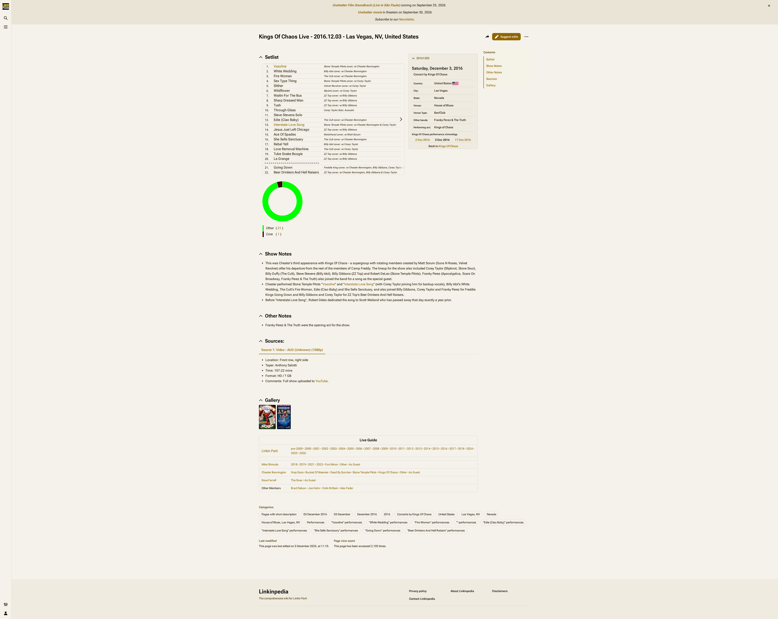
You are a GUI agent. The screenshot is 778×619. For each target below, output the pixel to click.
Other (343, 464)
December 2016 (367, 514)
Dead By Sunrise (340, 472)
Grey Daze (297, 472)
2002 (325, 448)
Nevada (491, 514)
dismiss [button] (769, 5)
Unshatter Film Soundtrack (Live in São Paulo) (366, 5)
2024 (469, 448)
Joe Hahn (314, 488)
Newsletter (406, 19)
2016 (444, 448)
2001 (316, 448)
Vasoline (280, 66)
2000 (308, 448)
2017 (452, 448)
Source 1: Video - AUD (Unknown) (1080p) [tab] (292, 350)
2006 (359, 448)
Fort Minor (331, 464)
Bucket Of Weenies (317, 472)
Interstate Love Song (289, 125)
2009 (384, 448)
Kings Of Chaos (448, 146)
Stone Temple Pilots (364, 472)
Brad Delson (298, 488)
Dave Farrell (269, 480)
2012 (410, 448)
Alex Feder (346, 488)
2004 (342, 448)
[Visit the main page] (6, 6)
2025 (294, 453)
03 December (342, 514)
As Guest (354, 464)
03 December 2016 (315, 514)
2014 (427, 448)
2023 (319, 464)
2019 (302, 464)
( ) (279, 228)
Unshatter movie (370, 12)
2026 (302, 453)
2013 (418, 448)
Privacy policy (418, 591)
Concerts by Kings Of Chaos (414, 514)
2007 (367, 448)
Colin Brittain (330, 488)
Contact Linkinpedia (422, 598)
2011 (401, 448)
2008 (376, 448)
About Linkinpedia (462, 591)
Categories (266, 507)
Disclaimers (500, 591)
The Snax (296, 480)
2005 (350, 448)
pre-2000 (297, 448)
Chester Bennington (274, 472)
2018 (461, 448)
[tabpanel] (368, 370)
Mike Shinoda (270, 464)
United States (446, 514)
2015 (435, 448)
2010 (393, 448)
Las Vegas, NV (471, 514)
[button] (507, 59)
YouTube (321, 381)
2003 (333, 448)
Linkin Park (270, 451)
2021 (311, 464)
